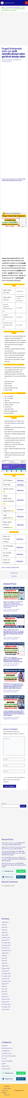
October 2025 (5, 948)
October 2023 (5, 1009)
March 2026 (5, 935)
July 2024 (4, 986)
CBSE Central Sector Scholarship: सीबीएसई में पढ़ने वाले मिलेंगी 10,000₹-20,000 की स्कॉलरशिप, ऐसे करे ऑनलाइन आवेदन (13, 660)
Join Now (21, 871)
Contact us (7, 1094)
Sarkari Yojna (5, 1066)
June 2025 (4, 958)
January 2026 (5, 940)
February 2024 (6, 999)
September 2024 (6, 981)
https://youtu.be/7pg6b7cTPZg (10, 567)
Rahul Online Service (10, 2)
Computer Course (7, 1053)
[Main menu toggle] (26, 2)
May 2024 (4, 991)
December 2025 (6, 942)
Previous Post (14, 572)
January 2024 (5, 1001)
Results (4, 1063)
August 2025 (5, 953)
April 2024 (4, 994)
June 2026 (4, 927)
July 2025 (4, 955)
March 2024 (5, 996)
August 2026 (5, 922)
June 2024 (4, 989)
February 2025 (6, 968)
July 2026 (4, 924)
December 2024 (6, 973)
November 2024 (6, 976)
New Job (4, 1058)
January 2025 (5, 971)
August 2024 (5, 983)
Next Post (14, 576)
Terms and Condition (4, 1091)
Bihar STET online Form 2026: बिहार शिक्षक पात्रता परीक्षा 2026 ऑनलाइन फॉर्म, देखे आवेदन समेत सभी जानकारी (14, 865)
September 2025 (6, 950)
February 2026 (6, 937)
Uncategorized (6, 1068)
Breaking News (6, 1050)
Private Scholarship (7, 1061)
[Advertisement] (14, 31)
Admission (4, 1045)
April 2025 (4, 963)
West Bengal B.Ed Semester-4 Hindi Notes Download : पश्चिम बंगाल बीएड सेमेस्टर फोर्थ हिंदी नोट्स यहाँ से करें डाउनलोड (14, 859)
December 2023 (6, 1004)
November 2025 (6, 945)
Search (4, 803)
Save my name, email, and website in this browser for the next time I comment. (14, 779)
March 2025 (5, 965)
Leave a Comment (7, 59)
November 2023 (6, 1007)
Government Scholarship (13, 7)
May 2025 (4, 960)
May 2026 (4, 930)
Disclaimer (7, 1086)
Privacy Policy (7, 1088)
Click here (20, 480)
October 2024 (5, 978)
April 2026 (4, 932)
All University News (7, 1048)
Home (3, 7)
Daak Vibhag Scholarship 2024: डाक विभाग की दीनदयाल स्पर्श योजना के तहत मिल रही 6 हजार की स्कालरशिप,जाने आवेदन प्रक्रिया (14, 713)
